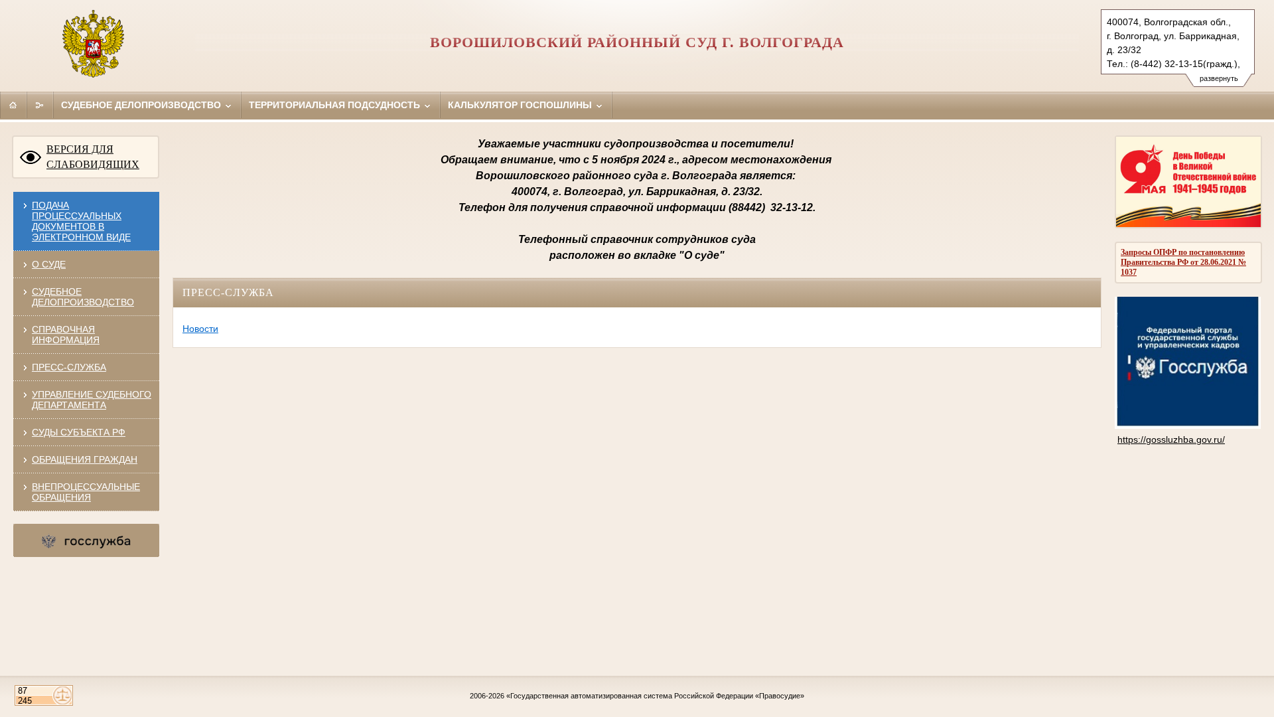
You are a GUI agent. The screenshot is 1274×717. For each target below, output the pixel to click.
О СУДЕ (49, 264)
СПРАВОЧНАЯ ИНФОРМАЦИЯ (66, 334)
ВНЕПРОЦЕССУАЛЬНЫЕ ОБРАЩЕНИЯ (86, 492)
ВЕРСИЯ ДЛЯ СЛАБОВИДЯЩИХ (92, 156)
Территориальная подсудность (336, 105)
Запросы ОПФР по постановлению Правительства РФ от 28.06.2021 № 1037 (1183, 262)
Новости (200, 328)
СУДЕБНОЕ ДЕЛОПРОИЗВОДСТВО (83, 296)
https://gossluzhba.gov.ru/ (1171, 439)
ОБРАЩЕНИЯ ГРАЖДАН (84, 459)
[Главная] (13, 105)
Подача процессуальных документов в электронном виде (81, 221)
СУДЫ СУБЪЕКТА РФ (78, 432)
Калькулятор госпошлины (521, 105)
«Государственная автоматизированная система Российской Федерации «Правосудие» (655, 696)
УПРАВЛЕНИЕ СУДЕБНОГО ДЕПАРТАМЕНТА (91, 399)
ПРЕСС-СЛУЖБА (69, 367)
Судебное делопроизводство (142, 105)
